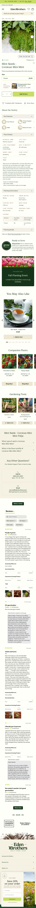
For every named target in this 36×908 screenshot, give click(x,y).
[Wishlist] (29, 9)
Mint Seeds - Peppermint (18, 329)
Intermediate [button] (8, 566)
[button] (3, 9)
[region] (18, 320)
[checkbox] (9, 524)
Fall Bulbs (28, 1)
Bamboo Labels (9, 414)
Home (3, 18)
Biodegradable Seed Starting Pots (25, 415)
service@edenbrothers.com (18, 490)
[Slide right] (32, 36)
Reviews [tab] (10, 511)
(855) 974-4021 (18, 476)
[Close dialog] (33, 873)
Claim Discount (12, 899)
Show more (18, 808)
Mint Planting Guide (14, 234)
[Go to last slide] (2, 320)
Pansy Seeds (25, 370)
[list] (18, 476)
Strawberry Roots (9, 370)
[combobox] (18, 13)
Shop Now (9, 384)
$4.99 (18, 332)
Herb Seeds (8, 18)
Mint (13, 18)
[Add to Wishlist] (34, 63)
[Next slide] (33, 320)
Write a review (18, 503)
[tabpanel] (18, 663)
